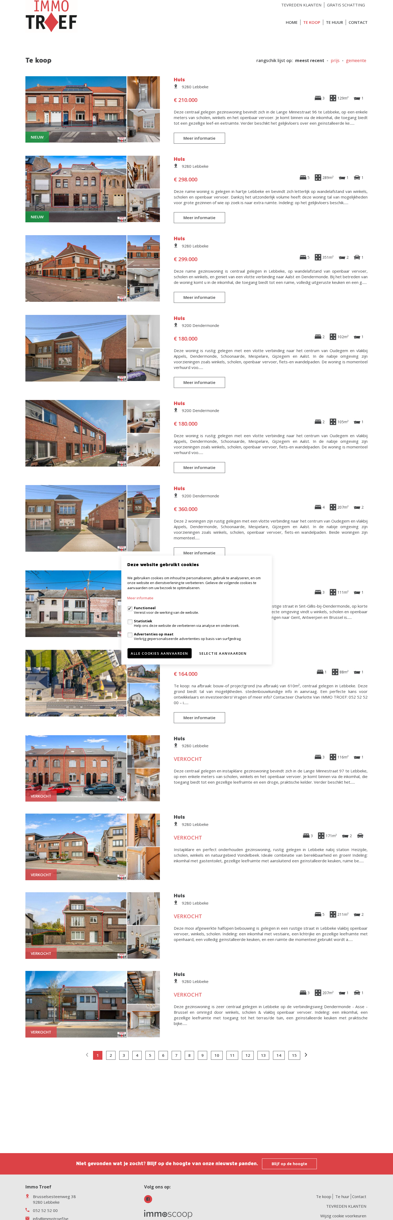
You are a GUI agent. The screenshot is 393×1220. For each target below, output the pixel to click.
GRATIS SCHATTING (346, 4)
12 (247, 1055)
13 (263, 1055)
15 (294, 1055)
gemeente (356, 60)
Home (292, 22)
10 (216, 1055)
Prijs (335, 60)
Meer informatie (199, 138)
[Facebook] (148, 1199)
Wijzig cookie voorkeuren (343, 1215)
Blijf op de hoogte (289, 1163)
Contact (358, 22)
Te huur (334, 22)
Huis (179, 79)
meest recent (309, 60)
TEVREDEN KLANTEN (301, 4)
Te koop (311, 22)
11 (232, 1055)
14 (278, 1055)
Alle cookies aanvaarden (159, 653)
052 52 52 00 (45, 1210)
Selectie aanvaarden (223, 653)
